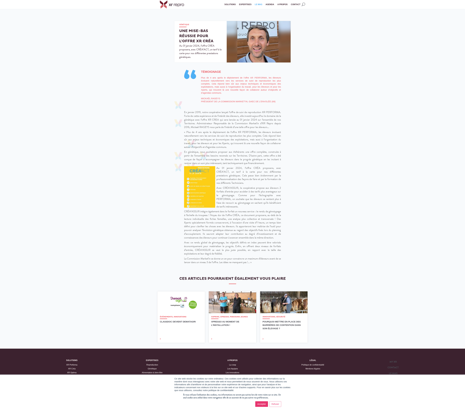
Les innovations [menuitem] (232, 373)
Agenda (270, 4)
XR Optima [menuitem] (72, 373)
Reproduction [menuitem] (152, 365)
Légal (313, 360)
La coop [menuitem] (232, 365)
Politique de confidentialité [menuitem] (312, 365)
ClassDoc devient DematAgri (178, 321)
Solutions (72, 360)
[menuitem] (393, 362)
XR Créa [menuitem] (72, 369)
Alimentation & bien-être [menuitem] (152, 373)
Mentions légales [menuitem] (313, 369)
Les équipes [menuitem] (232, 369)
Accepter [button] (261, 404)
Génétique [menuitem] (152, 369)
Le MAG (258, 4)
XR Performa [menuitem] (71, 365)
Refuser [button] (275, 404)
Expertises (152, 360)
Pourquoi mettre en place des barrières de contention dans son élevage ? (282, 325)
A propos (232, 360)
